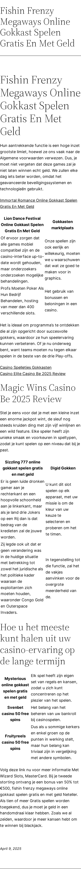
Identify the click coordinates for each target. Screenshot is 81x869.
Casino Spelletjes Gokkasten (26, 367)
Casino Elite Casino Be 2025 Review (33, 373)
